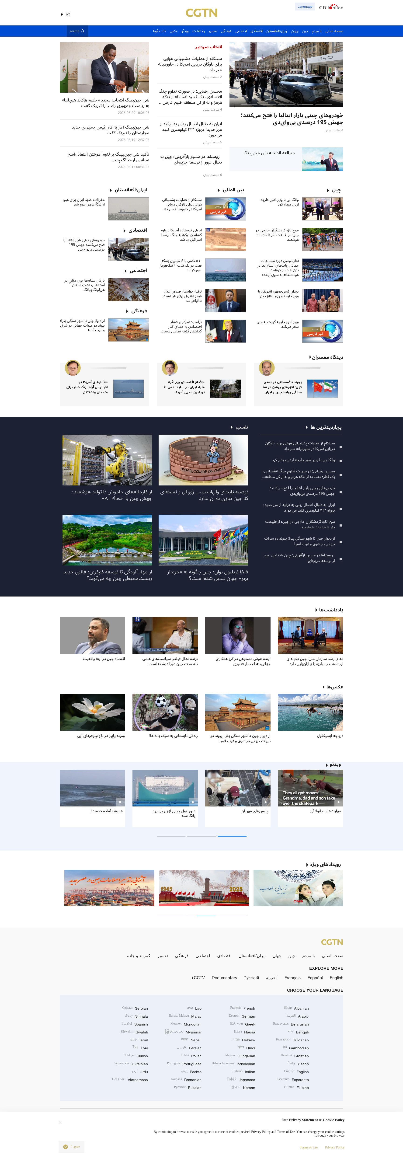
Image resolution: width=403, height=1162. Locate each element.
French (242, 1008)
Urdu (140, 1071)
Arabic (298, 1016)
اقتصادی (224, 955)
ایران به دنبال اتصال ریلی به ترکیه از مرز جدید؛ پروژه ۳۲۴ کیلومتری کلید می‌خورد (299, 507)
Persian (189, 1048)
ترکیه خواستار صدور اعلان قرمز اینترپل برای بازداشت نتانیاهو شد (182, 296)
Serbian (135, 1008)
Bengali (298, 1032)
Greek (242, 1024)
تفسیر (162, 955)
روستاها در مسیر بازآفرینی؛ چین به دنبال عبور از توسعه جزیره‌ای (299, 558)
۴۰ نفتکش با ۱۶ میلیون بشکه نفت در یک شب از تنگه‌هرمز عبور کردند (181, 265)
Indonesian (233, 1063)
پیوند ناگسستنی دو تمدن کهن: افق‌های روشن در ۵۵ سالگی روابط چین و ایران (282, 387)
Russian (188, 1087)
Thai (140, 1048)
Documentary (224, 977)
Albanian (296, 1008)
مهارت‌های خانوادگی (325, 811)
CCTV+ (198, 977)
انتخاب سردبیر (208, 46)
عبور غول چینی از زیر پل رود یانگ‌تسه (174, 813)
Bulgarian (292, 1040)
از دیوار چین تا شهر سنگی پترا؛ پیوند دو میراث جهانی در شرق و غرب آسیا (82, 325)
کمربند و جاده (138, 955)
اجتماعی (203, 955)
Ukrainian (131, 1063)
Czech (298, 1063)
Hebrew (243, 1040)
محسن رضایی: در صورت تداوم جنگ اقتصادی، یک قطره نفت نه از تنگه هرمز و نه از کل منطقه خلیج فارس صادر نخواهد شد (299, 474)
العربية (272, 977)
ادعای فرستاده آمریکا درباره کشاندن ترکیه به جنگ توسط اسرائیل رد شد (181, 235)
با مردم (308, 955)
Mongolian (186, 1024)
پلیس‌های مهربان (254, 811)
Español (315, 977)
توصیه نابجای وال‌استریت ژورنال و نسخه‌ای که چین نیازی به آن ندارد (204, 495)
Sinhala (136, 1016)
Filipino (296, 1087)
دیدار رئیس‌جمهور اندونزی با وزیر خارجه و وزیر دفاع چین (278, 293)
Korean (243, 1087)
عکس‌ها (335, 687)
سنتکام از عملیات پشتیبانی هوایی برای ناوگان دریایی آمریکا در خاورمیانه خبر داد (182, 204)
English (336, 977)
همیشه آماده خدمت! (107, 811)
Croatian (295, 1056)
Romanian (186, 1079)
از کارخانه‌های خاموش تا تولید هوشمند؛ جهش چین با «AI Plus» (112, 495)
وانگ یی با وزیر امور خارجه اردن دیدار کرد (280, 202)
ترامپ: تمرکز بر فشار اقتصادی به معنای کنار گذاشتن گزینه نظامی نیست (181, 327)
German (242, 1016)
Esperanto (292, 1079)
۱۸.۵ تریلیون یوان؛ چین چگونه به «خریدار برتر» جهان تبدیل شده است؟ (207, 575)
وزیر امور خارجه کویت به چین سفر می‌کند (278, 324)
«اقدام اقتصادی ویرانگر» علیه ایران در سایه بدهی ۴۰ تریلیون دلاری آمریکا (184, 387)
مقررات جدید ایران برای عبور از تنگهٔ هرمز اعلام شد (84, 202)
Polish (191, 1056)
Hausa (244, 1032)
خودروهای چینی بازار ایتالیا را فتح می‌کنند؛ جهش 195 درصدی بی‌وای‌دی (84, 245)
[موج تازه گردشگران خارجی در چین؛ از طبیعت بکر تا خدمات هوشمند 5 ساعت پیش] (286, 74)
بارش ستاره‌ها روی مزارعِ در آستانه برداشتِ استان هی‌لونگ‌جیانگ (84, 285)
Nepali (191, 1040)
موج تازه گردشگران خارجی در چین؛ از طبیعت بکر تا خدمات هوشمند (277, 235)
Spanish (135, 1024)
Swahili (134, 1032)
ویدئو (335, 764)
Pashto (191, 1071)
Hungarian (240, 1056)
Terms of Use (309, 1147)
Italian (244, 1071)
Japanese (241, 1079)
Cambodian (296, 1048)
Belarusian (291, 1024)
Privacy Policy (334, 1147)
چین (291, 955)
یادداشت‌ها (331, 610)
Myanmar (183, 1032)
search (74, 31)
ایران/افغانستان (252, 955)
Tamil (139, 1040)
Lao (194, 1008)
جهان (277, 955)
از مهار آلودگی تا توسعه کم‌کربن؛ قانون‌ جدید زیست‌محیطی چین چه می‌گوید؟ (107, 575)
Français (293, 977)
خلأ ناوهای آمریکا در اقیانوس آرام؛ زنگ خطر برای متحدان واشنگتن (87, 387)
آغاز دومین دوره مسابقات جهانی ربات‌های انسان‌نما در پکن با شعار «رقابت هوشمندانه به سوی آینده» (278, 267)
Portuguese (184, 1063)
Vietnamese (129, 1079)
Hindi (246, 1048)
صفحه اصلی (332, 955)
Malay (185, 1016)
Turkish (136, 1056)
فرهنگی (182, 955)
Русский (251, 977)
